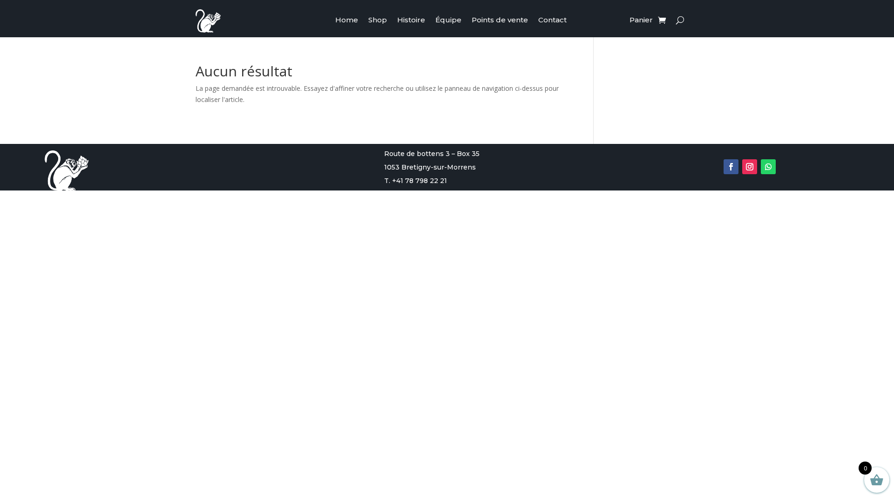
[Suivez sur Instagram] (749, 166)
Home (346, 20)
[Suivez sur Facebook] (731, 166)
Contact (552, 20)
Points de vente (500, 20)
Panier (641, 20)
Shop (377, 20)
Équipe (448, 20)
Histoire (411, 20)
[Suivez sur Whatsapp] (768, 166)
